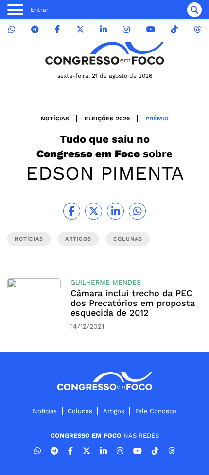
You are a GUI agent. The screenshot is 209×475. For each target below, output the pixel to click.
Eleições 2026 (107, 118)
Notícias (55, 118)
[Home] (104, 53)
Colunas (80, 411)
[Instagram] (126, 29)
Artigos (113, 411)
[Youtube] (150, 29)
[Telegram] (35, 29)
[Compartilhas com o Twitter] (93, 211)
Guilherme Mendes (105, 282)
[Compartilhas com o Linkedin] (115, 211)
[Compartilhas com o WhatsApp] (137, 211)
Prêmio (157, 118)
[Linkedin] (103, 29)
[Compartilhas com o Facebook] (71, 211)
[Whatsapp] (11, 29)
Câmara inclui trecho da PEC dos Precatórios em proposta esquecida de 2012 (132, 303)
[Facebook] (57, 29)
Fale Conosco (155, 411)
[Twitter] (80, 29)
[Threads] (197, 29)
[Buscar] (194, 9)
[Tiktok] (174, 29)
